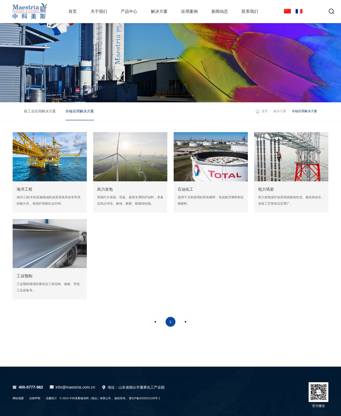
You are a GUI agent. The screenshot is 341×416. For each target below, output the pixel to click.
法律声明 (34, 398)
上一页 (155, 322)
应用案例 (189, 11)
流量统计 (51, 398)
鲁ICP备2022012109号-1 (144, 398)
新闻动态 (219, 11)
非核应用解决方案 (80, 111)
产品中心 (129, 11)
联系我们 (250, 11)
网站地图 (18, 398)
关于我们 (99, 11)
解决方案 (159, 11)
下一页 (186, 322)
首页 (72, 11)
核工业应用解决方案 (40, 111)
